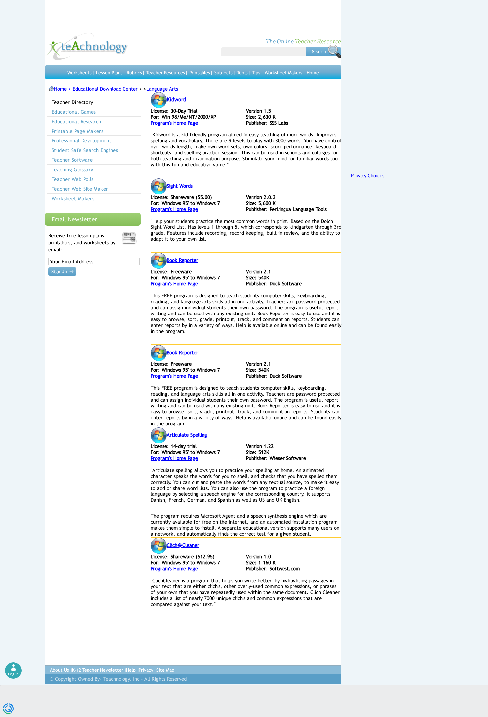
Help (131, 669)
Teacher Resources (165, 72)
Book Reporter (182, 260)
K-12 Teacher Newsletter (97, 669)
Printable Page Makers (77, 131)
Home (313, 72)
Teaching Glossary (72, 169)
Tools (242, 72)
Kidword (176, 99)
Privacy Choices (367, 175)
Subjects (223, 72)
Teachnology (86, 46)
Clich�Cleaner (183, 545)
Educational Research (76, 121)
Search (323, 51)
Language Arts (162, 89)
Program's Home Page (174, 123)
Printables (199, 72)
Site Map (165, 669)
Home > (63, 89)
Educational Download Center (105, 89)
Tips (256, 72)
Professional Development (81, 140)
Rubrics (134, 72)
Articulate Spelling (187, 435)
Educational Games (74, 112)
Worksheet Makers (283, 72)
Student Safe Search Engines (85, 150)
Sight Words (180, 186)
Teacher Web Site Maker (80, 189)
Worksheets (79, 72)
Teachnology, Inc (121, 679)
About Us (59, 669)
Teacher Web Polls (72, 179)
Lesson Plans (109, 72)
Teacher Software (72, 160)
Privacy (146, 669)
